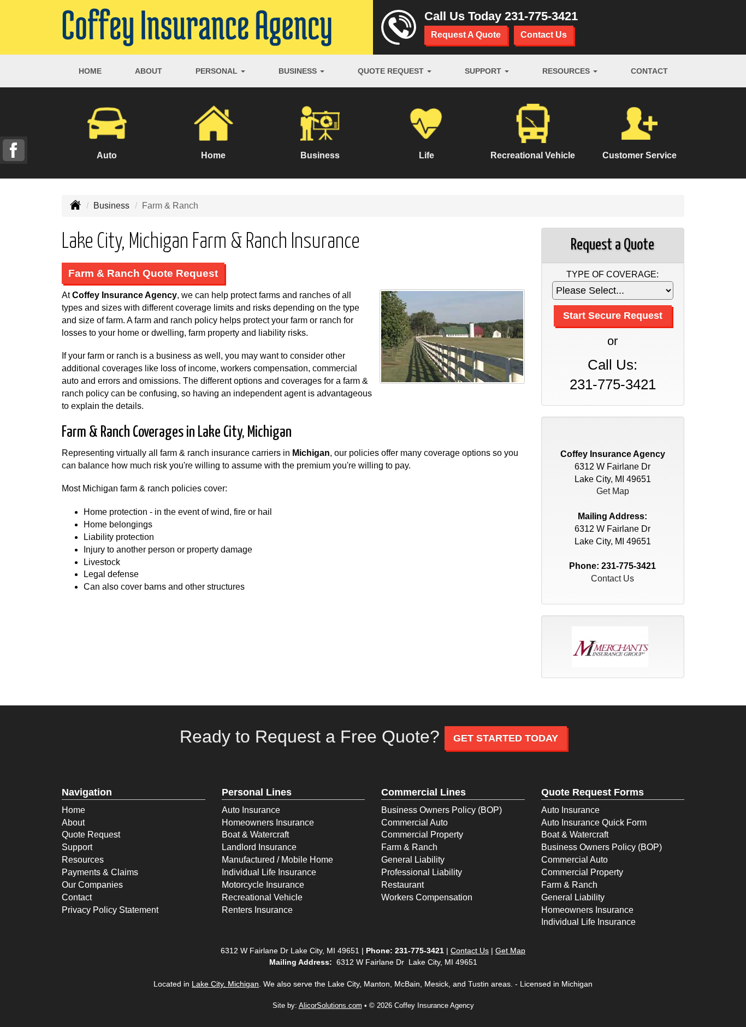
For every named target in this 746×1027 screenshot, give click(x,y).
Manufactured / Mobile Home (277, 859)
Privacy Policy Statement (110, 910)
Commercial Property (422, 834)
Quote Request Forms (592, 792)
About (148, 71)
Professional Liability (421, 872)
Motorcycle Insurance (263, 884)
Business (111, 205)
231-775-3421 (541, 16)
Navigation (87, 792)
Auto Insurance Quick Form (594, 822)
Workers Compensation (426, 897)
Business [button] (299, 71)
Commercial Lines (423, 792)
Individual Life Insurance (269, 872)
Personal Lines (257, 792)
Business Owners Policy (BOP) (441, 810)
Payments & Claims (100, 872)
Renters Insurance (257, 910)
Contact (649, 71)
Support (77, 847)
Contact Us (543, 34)
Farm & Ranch (409, 847)
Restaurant (402, 884)
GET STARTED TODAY (505, 738)
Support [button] (484, 71)
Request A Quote (466, 34)
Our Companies (92, 884)
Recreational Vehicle (262, 897)
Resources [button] (567, 71)
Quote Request (91, 834)
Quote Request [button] (392, 71)
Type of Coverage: (612, 274)
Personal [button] (218, 71)
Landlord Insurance (259, 847)
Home (90, 71)
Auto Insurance (251, 810)
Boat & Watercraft (255, 834)
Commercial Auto (414, 822)
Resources (83, 859)
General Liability (413, 859)
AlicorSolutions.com (330, 1005)
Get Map (612, 491)
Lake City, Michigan (225, 983)
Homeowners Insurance (268, 822)
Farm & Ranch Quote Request (143, 273)
